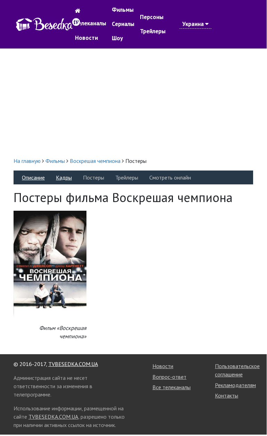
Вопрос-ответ (169, 376)
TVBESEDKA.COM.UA (73, 363)
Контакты (226, 395)
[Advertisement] (133, 102)
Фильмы (123, 10)
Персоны (152, 17)
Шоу (117, 38)
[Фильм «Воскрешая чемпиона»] (50, 264)
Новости (86, 38)
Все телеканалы (171, 387)
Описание (33, 177)
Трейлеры (153, 31)
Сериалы (123, 24)
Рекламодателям (235, 385)
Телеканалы (90, 23)
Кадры (64, 177)
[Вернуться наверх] (254, 414)
